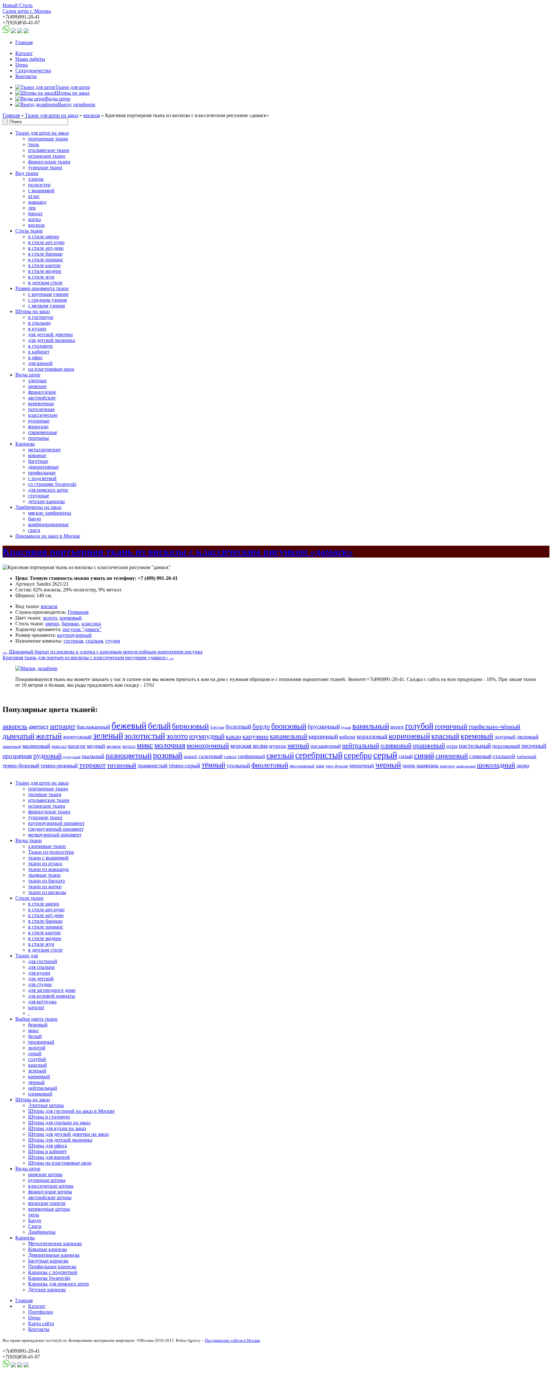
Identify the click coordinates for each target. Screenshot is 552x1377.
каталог (36, 1007)
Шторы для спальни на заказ (59, 1122)
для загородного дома (51, 990)
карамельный (288, 736)
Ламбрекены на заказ (38, 507)
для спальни (41, 967)
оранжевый (429, 745)
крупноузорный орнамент (56, 823)
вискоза (91, 115)
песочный (533, 745)
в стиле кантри (44, 265)
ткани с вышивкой (48, 857)
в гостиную (40, 317)
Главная (24, 42)
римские (37, 386)
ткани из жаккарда (48, 869)
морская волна (249, 745)
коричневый (409, 735)
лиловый (528, 736)
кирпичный (323, 736)
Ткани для (26, 955)
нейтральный (360, 745)
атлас (34, 196)
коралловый (372, 736)
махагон (77, 746)
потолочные (41, 409)
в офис (35, 357)
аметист (39, 726)
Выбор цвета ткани (36, 1019)
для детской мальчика (51, 340)
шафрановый (466, 766)
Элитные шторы (46, 1105)
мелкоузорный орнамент (54, 834)
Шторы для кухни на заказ (57, 1128)
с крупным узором (48, 294)
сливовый (480, 756)
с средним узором (47, 300)
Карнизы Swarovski (49, 1278)
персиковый (506, 746)
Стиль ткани (29, 230)
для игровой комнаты (51, 996)
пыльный (93, 756)
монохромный (208, 745)
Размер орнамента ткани (42, 288)
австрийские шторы (50, 1197)
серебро (358, 755)
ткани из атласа (45, 863)
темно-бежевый (21, 766)
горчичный (451, 726)
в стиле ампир (43, 236)
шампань (428, 765)
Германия (78, 612)
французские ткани (49, 161)
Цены (21, 64)
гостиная (73, 641)
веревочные (41, 403)
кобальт (347, 737)
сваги (34, 530)
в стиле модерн (44, 271)
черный (388, 764)
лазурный (505, 737)
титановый (121, 765)
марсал (59, 746)
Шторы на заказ (32, 311)
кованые (37, 455)
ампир (52, 623)
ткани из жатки (45, 886)
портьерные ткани (48, 138)
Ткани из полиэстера (51, 852)
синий (424, 755)
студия (112, 641)
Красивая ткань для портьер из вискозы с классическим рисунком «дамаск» (88, 657)
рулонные (39, 420)
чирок (408, 765)
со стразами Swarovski (52, 484)
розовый (167, 755)
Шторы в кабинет (47, 1151)
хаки (320, 766)
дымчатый (18, 736)
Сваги (35, 1226)
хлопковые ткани (47, 846)
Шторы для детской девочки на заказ (68, 1134)
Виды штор (27, 374)
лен (32, 207)
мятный (298, 745)
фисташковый (302, 766)
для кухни (39, 973)
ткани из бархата (46, 880)
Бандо (34, 1220)
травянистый (152, 766)
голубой (419, 726)
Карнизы (25, 444)
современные (42, 432)
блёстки (217, 727)
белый (159, 726)
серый (385, 755)
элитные (37, 380)
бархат (35, 213)
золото (50, 618)
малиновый (36, 746)
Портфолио (40, 1312)
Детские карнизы (47, 1289)
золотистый (144, 735)
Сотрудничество (33, 70)
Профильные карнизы (52, 1266)
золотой (36, 1047)
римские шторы (45, 1174)
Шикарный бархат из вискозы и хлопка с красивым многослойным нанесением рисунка (103, 651)
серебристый (318, 755)
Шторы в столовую (49, 1117)
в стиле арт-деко (46, 248)
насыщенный (325, 746)
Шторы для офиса (47, 1145)
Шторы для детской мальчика (60, 1140)
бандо (34, 518)
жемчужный (77, 737)
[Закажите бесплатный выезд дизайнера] (36, 668)
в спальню (39, 323)
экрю (523, 765)
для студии (40, 984)
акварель (15, 726)
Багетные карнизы (48, 1260)
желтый (49, 736)
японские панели (46, 1203)
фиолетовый (269, 765)
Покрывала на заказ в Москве (47, 536)
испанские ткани (46, 156)
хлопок (36, 179)
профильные (42, 472)
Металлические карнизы (55, 1243)
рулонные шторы (46, 1180)
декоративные (43, 467)
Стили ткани (29, 898)
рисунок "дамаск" (82, 629)
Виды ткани (28, 840)
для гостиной (42, 961)
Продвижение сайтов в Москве (232, 1340)
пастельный (475, 745)
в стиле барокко (45, 254)
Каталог (24, 53)
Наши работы (30, 59)
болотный (238, 726)
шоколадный (496, 765)
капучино (255, 736)
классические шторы (50, 1186)
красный (445, 736)
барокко (70, 623)
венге (397, 727)
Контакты (26, 76)
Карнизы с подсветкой (52, 1272)
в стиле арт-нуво (46, 242)
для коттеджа (42, 1001)
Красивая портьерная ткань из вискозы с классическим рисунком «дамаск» (178, 551)
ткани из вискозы (47, 892)
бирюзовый (190, 726)
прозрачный (41, 1042)
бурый (346, 727)
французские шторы (50, 1191)
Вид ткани (26, 173)
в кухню (37, 328)
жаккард (37, 202)
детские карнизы (46, 501)
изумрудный (207, 736)
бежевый (129, 725)
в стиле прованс (45, 259)
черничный (361, 765)
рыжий (190, 756)
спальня (94, 641)
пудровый (47, 756)
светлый (280, 755)
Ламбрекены (42, 1232)
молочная (169, 745)
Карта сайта (41, 1323)
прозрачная (17, 756)
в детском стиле (45, 282)
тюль (33, 144)
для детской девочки (50, 334)
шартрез (447, 766)
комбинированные (48, 524)
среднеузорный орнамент (56, 829)
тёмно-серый (184, 765)
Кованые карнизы (47, 1249)
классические (42, 415)
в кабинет (39, 351)
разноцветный (129, 755)
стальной (504, 756)
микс (145, 745)
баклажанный (93, 727)
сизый (406, 756)
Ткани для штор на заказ (51, 115)
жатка (34, 219)
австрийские (42, 397)
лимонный (12, 746)
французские (42, 392)
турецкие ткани (45, 167)
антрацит (62, 726)
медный (96, 746)
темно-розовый (59, 765)
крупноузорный (74, 635)
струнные (38, 495)
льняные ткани (44, 875)
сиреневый (451, 756)
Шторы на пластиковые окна (59, 1163)
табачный (526, 756)
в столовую (40, 346)
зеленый (108, 735)
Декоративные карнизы (54, 1255)
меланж (113, 746)
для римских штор (48, 490)
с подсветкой (42, 478)
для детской (41, 978)
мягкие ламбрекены (49, 513)
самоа (230, 756)
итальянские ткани (48, 150)
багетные (38, 461)
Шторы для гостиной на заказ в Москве (71, 1111)
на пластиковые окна (51, 369)
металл (128, 746)
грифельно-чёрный (494, 726)
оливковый (395, 745)
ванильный (370, 726)
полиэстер (39, 184)
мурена (277, 746)
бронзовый (288, 726)
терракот (92, 765)
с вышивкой (41, 190)
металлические (44, 449)
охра (451, 746)
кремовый (71, 618)
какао (233, 736)
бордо (261, 726)
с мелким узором (46, 305)
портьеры (38, 438)
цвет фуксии (337, 766)
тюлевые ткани (44, 794)
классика (91, 623)
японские (38, 426)
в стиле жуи (41, 277)
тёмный (213, 765)
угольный (238, 765)
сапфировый (251, 756)
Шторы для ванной (49, 1157)
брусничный (324, 726)
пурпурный (71, 757)
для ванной (40, 363)
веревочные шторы (49, 1209)
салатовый (210, 756)
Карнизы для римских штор (58, 1283)
